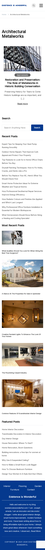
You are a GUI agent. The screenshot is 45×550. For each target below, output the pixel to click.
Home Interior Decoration (13, 429)
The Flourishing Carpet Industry (14, 373)
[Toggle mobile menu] (41, 6)
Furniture (14, 489)
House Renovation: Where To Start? (17, 443)
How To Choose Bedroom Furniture (17, 469)
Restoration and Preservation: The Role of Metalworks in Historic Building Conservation (22, 83)
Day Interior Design (10, 438)
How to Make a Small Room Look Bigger (19, 465)
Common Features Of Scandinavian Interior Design (22, 413)
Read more (22, 103)
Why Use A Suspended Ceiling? (15, 460)
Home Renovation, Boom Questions (17, 447)
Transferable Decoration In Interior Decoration (21, 434)
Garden (38, 486)
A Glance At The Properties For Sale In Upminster (21, 294)
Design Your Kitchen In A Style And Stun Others (22, 474)
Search (37, 127)
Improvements (22, 75)
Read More (36, 531)
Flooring (27, 486)
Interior (11, 486)
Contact (31, 489)
